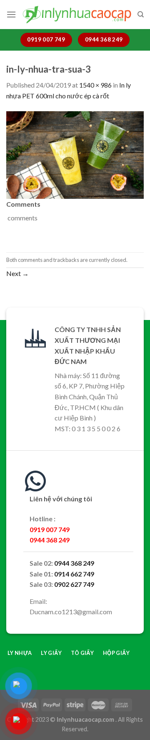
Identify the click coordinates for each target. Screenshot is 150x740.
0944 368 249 (74, 563)
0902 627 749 (74, 584)
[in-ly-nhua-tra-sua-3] (75, 154)
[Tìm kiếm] (141, 14)
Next (17, 273)
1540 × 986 (95, 85)
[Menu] (11, 14)
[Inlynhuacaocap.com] (76, 14)
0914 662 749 (74, 574)
